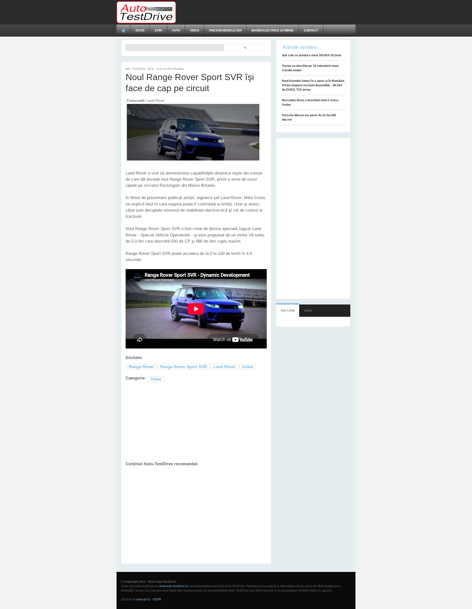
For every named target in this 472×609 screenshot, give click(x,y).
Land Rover (224, 366)
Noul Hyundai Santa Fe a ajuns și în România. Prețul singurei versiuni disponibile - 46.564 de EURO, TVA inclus (313, 85)
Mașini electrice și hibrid (272, 30)
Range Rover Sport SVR (183, 366)
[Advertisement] (266, 12)
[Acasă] (146, 12)
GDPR (157, 599)
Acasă (123, 30)
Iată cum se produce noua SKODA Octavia (311, 55)
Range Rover (141, 366)
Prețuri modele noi (225, 30)
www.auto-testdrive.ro (173, 586)
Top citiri (287, 310)
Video (194, 30)
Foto (176, 30)
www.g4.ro (143, 599)
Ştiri (158, 30)
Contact (311, 30)
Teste (140, 30)
